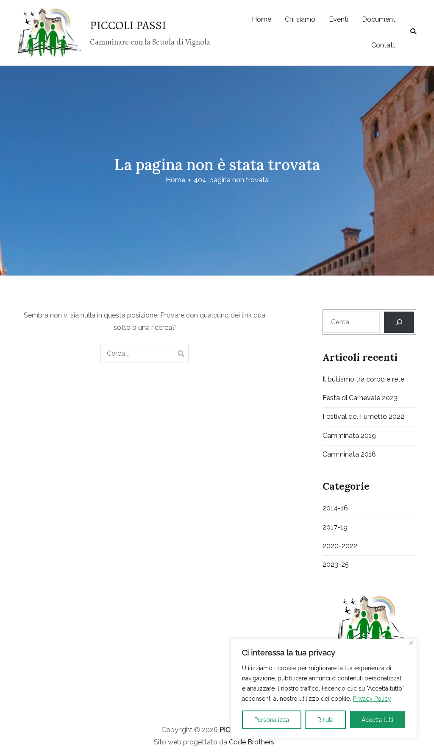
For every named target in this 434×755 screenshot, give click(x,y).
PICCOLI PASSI (128, 25)
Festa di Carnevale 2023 (360, 398)
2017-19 (335, 527)
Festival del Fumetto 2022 (363, 416)
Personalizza (271, 719)
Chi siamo (300, 19)
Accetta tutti (377, 719)
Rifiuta (325, 719)
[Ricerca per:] (144, 353)
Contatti (384, 45)
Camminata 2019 (349, 436)
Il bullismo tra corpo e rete (363, 379)
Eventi (338, 19)
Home (261, 19)
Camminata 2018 (349, 454)
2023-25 (336, 564)
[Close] (411, 643)
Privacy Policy (372, 698)
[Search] (399, 322)
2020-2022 (340, 546)
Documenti (379, 19)
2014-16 (335, 508)
